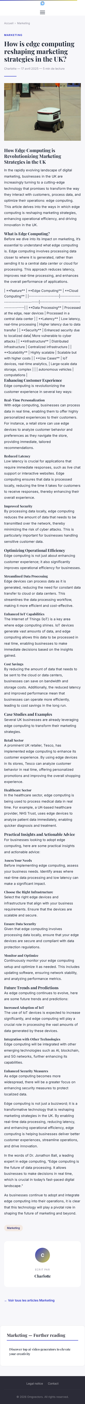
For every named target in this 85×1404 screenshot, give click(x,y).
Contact (53, 1383)
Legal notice (34, 1383)
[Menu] (42, 12)
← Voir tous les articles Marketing (29, 1300)
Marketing (23, 23)
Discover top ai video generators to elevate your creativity (40, 1351)
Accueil (8, 23)
